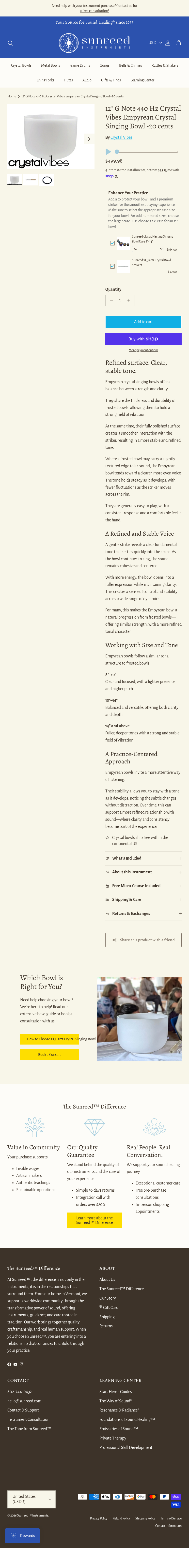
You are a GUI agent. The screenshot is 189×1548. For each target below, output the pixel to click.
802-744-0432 (19, 1392)
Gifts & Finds (111, 80)
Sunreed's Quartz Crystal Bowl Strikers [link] (151, 262)
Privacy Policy (98, 1518)
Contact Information (168, 1526)
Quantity (113, 289)
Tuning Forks (44, 80)
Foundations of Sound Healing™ (127, 1419)
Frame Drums (80, 65)
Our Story (107, 1298)
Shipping (107, 1317)
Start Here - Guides (115, 1392)
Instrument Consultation (28, 1419)
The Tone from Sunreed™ (29, 1429)
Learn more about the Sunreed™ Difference (94, 1220)
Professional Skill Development (125, 1447)
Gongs (105, 65)
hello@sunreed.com (24, 1401)
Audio (87, 80)
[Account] (167, 43)
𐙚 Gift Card (108, 1307)
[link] (123, 243)
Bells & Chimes (130, 65)
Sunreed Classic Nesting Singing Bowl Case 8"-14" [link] (152, 239)
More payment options (143, 350)
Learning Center (142, 80)
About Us (107, 1279)
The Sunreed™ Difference (121, 1289)
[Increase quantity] (130, 300)
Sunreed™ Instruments (32, 1515)
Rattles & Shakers (165, 65)
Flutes (68, 80)
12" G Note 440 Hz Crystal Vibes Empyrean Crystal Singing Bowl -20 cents (72, 96)
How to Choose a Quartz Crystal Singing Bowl (53, 1039)
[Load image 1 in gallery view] (50, 136)
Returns (106, 1326)
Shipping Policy (145, 1518)
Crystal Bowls (21, 65)
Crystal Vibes (121, 137)
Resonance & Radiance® (119, 1410)
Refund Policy (121, 1518)
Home (11, 96)
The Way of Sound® (115, 1401)
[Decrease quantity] (110, 300)
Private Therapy (112, 1438)
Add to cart (143, 322)
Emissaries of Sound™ (118, 1429)
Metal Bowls (50, 65)
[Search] (10, 43)
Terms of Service (171, 1518)
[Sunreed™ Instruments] (94, 43)
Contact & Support (23, 1410)
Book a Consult (49, 1055)
